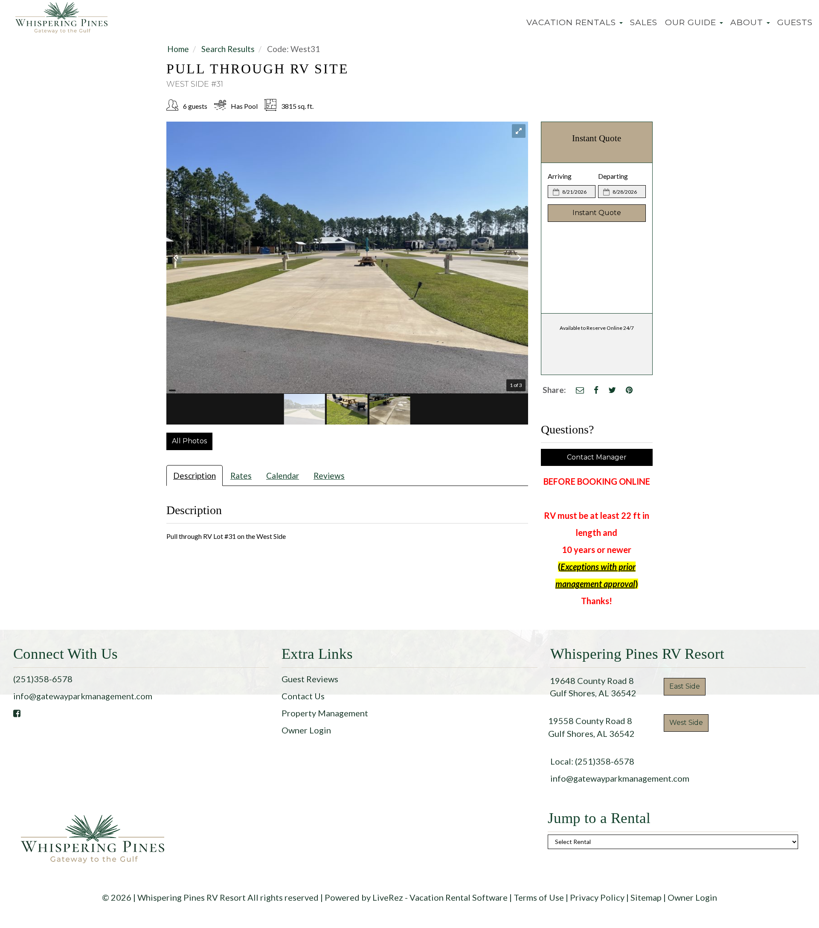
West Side (686, 723)
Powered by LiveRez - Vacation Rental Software (416, 897)
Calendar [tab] (282, 475)
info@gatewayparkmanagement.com (82, 696)
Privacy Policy (597, 897)
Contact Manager (597, 457)
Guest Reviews (310, 679)
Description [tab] (194, 475)
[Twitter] (612, 390)
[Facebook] (596, 390)
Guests (795, 22)
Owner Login (306, 730)
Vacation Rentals (572, 22)
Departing (613, 176)
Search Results (228, 49)
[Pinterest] (629, 390)
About (748, 22)
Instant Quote (596, 213)
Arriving (560, 176)
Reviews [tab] (329, 475)
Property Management (325, 713)
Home (178, 49)
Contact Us (303, 696)
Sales (643, 22)
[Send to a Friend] (580, 390)
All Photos (189, 441)
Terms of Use (539, 897)
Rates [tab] (241, 475)
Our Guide (692, 22)
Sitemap (646, 897)
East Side (684, 686)
